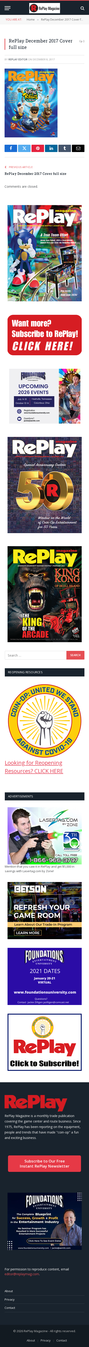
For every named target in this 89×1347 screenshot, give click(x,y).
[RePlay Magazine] (44, 8)
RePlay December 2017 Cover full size (35, 173)
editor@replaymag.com (22, 1274)
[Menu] (7, 8)
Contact (10, 1308)
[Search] (82, 8)
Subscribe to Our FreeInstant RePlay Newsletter (44, 1163)
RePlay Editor (17, 59)
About (9, 1291)
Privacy (10, 1299)
